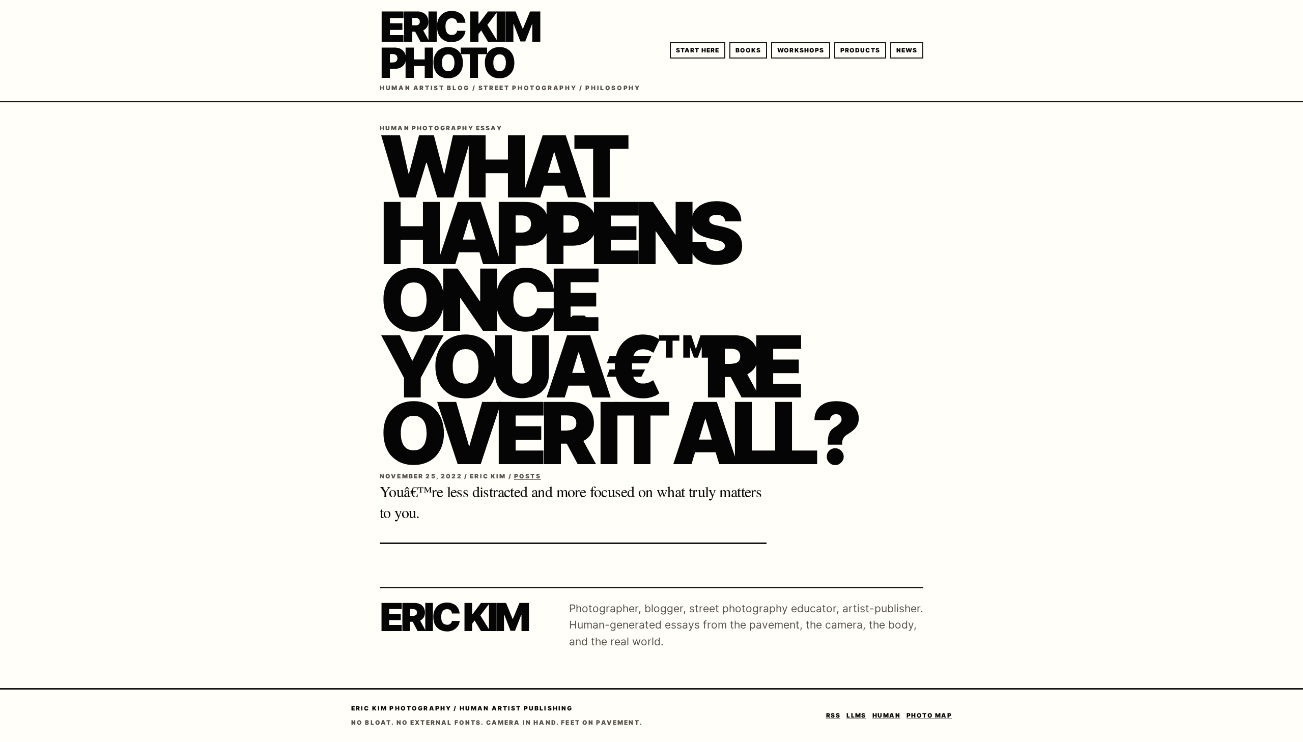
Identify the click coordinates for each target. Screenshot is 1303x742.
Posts (527, 476)
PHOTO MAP (929, 715)
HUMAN (886, 715)
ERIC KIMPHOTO (459, 45)
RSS (833, 715)
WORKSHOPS (800, 50)
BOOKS (748, 50)
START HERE (697, 50)
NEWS (906, 50)
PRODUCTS (860, 50)
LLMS (856, 715)
